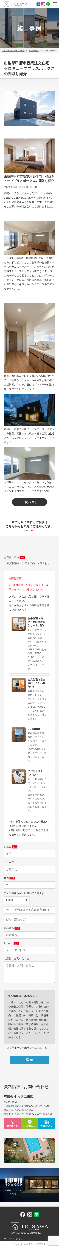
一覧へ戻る (29, 502)
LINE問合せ (29, 1126)
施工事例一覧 (34, 50)
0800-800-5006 (24, 1110)
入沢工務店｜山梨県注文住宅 (13, 50)
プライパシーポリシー (31, 1033)
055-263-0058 (23, 1114)
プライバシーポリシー (14, 1239)
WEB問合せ (46, 1126)
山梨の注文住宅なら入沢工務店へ (26, 1233)
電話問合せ (12, 1126)
